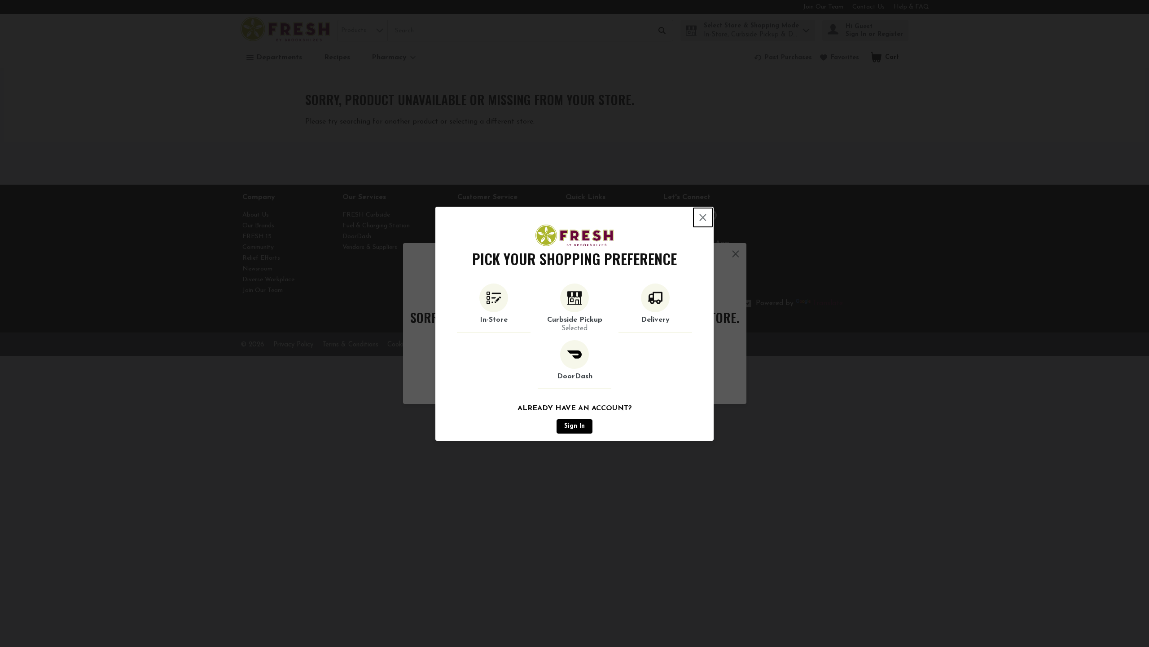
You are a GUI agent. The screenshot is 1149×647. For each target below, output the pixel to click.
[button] (494, 308)
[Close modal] (703, 217)
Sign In (574, 426)
